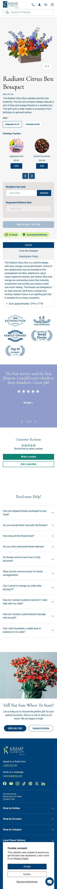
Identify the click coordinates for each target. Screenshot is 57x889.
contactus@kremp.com (12, 776)
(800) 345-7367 (15, 728)
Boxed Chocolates (42, 156)
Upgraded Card (16, 156)
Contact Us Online (41, 728)
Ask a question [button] (28, 464)
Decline (27, 874)
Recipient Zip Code (16, 186)
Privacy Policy (21, 858)
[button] (46, 4)
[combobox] (28, 12)
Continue (44, 193)
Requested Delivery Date (19, 202)
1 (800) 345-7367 (10, 765)
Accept (27, 866)
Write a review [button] (28, 456)
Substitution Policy (28, 256)
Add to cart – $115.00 (28, 224)
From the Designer (28, 250)
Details (28, 245)
